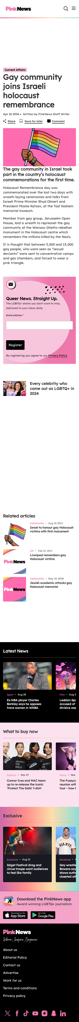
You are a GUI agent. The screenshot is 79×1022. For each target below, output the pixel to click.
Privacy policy (14, 996)
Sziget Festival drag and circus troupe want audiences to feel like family (27, 868)
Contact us (11, 965)
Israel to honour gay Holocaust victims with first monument (51, 529)
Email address (19, 315)
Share (11, 121)
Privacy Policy (57, 355)
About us (10, 950)
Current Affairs (15, 70)
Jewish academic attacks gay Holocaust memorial (51, 584)
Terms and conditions (20, 988)
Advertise (10, 973)
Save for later (34, 121)
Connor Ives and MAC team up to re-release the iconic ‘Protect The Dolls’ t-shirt (26, 784)
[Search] (66, 8)
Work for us (12, 980)
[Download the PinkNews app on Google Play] (43, 915)
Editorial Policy (15, 957)
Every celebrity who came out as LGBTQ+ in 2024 (52, 388)
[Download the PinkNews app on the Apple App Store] (15, 915)
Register (15, 345)
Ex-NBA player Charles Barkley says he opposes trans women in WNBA (24, 704)
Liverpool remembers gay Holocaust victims (48, 557)
